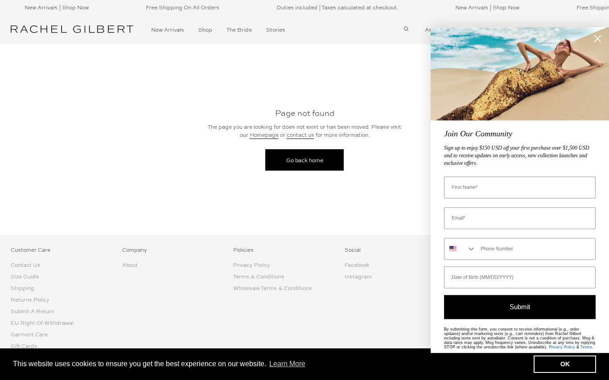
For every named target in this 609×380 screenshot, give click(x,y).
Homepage (264, 135)
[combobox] (460, 248)
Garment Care (29, 334)
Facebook (357, 265)
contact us (300, 135)
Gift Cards (24, 346)
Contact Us (26, 265)
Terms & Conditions (258, 276)
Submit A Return (32, 311)
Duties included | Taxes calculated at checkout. (334, 7)
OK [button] (565, 364)
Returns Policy (30, 299)
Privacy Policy (251, 265)
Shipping (22, 288)
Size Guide (25, 276)
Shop (205, 29)
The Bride (239, 29)
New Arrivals (167, 29)
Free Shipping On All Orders (179, 7)
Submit (520, 307)
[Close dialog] (597, 38)
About (130, 265)
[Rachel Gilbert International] (72, 29)
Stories (275, 29)
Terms (586, 347)
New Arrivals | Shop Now (53, 7)
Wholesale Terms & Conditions (272, 288)
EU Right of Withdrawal (42, 323)
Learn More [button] (287, 364)
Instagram (358, 276)
